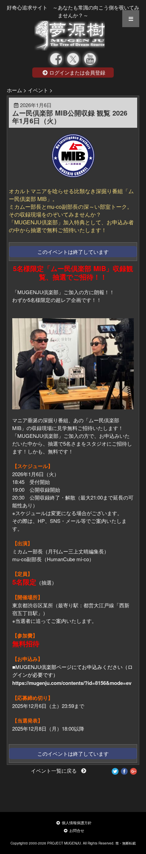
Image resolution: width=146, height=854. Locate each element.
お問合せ (76, 830)
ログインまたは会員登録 (77, 72)
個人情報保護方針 (77, 822)
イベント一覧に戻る (55, 770)
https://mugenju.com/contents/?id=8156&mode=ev (71, 683)
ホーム (14, 90)
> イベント (35, 90)
